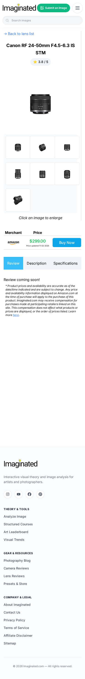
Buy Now (67, 242)
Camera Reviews (16, 568)
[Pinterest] (40, 494)
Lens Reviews (14, 576)
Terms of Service (16, 628)
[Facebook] (29, 494)
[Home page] (19, 8)
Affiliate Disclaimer (18, 635)
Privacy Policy (14, 620)
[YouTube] (19, 494)
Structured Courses (18, 524)
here (16, 315)
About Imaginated (17, 604)
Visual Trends (14, 539)
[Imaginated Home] (21, 463)
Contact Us (12, 612)
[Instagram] (8, 494)
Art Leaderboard (16, 532)
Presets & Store (15, 584)
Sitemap (10, 643)
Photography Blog (17, 560)
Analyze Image (15, 516)
